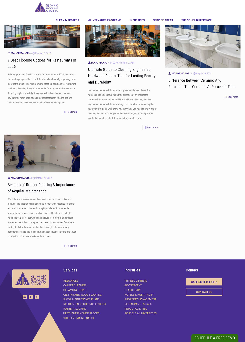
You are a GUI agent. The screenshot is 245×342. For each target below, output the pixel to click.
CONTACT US (204, 292)
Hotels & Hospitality (139, 294)
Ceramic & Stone (74, 290)
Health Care (132, 290)
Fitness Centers (135, 280)
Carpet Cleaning (74, 285)
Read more (72, 111)
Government (133, 285)
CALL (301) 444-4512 (204, 282)
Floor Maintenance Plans (81, 299)
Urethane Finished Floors (81, 313)
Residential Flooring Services (84, 304)
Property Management (140, 299)
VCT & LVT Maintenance (78, 318)
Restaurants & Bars (138, 304)
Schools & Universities (140, 313)
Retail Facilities (135, 308)
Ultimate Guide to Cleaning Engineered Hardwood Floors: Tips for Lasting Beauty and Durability (121, 76)
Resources (70, 280)
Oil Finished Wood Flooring (82, 294)
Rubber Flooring (74, 308)
